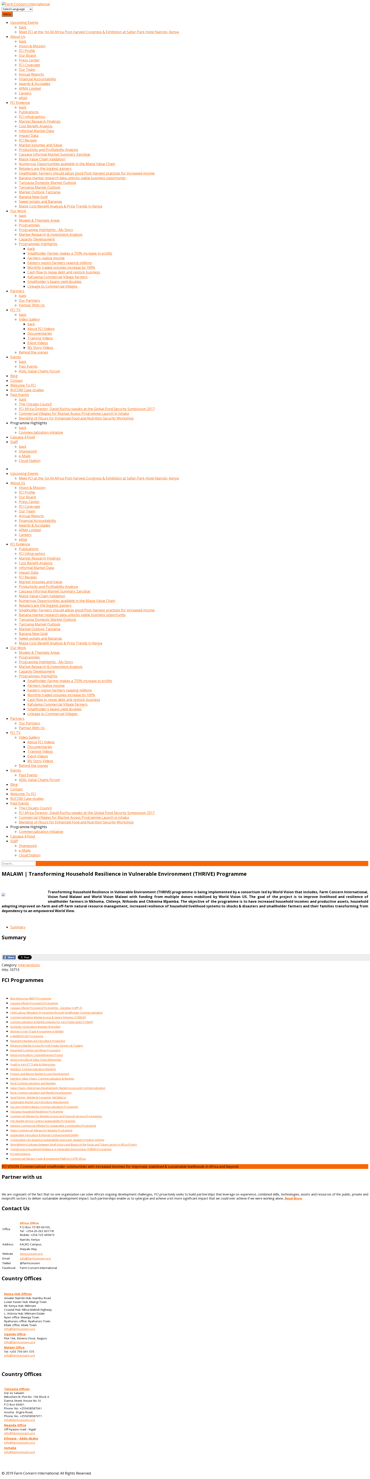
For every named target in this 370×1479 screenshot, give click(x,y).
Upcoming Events (24, 22)
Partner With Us (32, 305)
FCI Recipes (28, 140)
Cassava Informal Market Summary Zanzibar (55, 154)
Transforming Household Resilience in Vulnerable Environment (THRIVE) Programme (61, 1149)
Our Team (27, 69)
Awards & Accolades (34, 83)
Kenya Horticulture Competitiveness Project (36, 1055)
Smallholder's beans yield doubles (54, 281)
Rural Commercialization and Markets (33, 1083)
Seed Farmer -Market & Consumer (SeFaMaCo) (38, 1097)
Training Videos (40, 338)
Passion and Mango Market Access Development (39, 1074)
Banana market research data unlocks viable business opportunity (72, 178)
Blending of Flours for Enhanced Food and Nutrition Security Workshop (76, 418)
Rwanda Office (15, 1425)
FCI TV (15, 310)
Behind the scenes (33, 352)
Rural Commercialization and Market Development (41, 1093)
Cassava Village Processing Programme (34, 1003)
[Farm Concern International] (26, 4)
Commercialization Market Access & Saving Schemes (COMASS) (48, 1017)
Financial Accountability (37, 79)
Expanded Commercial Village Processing (35, 1050)
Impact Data (28, 135)
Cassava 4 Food (22, 437)
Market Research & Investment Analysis (50, 234)
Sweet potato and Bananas (40, 201)
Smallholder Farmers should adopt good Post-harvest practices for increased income (87, 173)
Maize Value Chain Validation (42, 159)
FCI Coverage (29, 65)
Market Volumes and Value (40, 145)
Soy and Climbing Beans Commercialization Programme (44, 1107)
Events (15, 357)
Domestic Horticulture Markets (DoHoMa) (35, 1027)
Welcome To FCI (23, 385)
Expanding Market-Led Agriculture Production (37, 1041)
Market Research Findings (40, 121)
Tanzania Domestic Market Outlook (47, 182)
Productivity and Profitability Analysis (48, 149)
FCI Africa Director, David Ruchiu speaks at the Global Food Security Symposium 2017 (87, 408)
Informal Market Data (36, 130)
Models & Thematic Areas (39, 220)
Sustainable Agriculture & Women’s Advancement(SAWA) (44, 1135)
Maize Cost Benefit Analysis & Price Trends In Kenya (60, 206)
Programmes (29, 225)
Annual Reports (31, 74)
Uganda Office (15, 1334)
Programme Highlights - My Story (46, 229)
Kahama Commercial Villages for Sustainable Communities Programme (53, 1126)
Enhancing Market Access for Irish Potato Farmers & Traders (46, 1045)
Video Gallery (29, 319)
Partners (17, 291)
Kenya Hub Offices (18, 1294)
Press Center (29, 60)
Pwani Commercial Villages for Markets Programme (41, 1130)
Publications (29, 112)
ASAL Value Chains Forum (39, 371)
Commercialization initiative (41, 432)
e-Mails (25, 456)
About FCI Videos (41, 328)
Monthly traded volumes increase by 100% (61, 267)
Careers (25, 93)
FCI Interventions (20, 1154)
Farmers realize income (46, 258)
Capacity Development (37, 239)
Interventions (29, 965)
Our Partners (29, 300)
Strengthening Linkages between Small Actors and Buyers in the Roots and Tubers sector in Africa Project (73, 1144)
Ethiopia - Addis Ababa (21, 1438)
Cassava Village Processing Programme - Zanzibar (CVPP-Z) (46, 1008)
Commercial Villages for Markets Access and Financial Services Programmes (56, 1116)
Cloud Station (29, 460)
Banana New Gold (33, 196)
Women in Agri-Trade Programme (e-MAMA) (37, 1031)
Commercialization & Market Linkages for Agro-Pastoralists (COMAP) (51, 1022)
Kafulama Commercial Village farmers (57, 277)
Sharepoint (28, 451)
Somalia (10, 1448)
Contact (16, 380)
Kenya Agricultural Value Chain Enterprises (35, 1060)
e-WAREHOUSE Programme (26, 1036)
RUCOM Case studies (27, 390)
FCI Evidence (20, 102)
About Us (17, 36)
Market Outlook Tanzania (39, 192)
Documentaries (39, 333)
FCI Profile (27, 50)
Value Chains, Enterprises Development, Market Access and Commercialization (57, 1088)
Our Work (18, 211)
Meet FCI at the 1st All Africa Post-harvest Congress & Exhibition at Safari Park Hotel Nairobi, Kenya (99, 32)
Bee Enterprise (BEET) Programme (30, 998)
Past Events (28, 366)
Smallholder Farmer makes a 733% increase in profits (69, 253)
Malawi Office (14, 1347)
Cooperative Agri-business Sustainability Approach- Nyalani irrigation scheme (57, 1140)
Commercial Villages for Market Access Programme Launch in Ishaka (74, 413)
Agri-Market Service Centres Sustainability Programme (42, 1121)
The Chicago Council (35, 404)
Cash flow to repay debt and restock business (63, 272)
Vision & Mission (32, 46)
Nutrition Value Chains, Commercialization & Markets (42, 1078)
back (22, 27)
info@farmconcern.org (35, 1258)
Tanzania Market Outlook (39, 187)
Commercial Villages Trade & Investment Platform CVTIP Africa (48, 1159)
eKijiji (23, 98)
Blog (14, 375)
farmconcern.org (31, 1254)
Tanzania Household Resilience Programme (36, 1111)
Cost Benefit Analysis (35, 126)
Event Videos (37, 343)
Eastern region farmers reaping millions (59, 262)
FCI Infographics (32, 116)
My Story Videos (40, 347)
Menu (7, 14)
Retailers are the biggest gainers (45, 168)
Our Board (27, 55)
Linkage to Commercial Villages (52, 286)
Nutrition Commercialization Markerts (33, 1069)
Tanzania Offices (17, 1389)
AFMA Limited (30, 88)
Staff (14, 441)
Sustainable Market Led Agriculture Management (39, 1102)
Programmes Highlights (38, 244)
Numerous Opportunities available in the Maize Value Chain (67, 163)
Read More (293, 1198)
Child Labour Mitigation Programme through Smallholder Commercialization (56, 1012)
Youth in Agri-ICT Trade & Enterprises (32, 1064)
